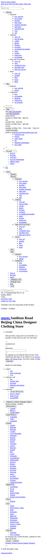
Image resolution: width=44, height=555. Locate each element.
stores (6, 318)
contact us (4, 301)
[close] (2, 6)
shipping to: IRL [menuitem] (16, 279)
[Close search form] (23, 8)
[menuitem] (19, 134)
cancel (8, 541)
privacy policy (15, 394)
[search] (8, 106)
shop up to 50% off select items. (16, 4)
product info (14, 381)
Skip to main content (8, 2)
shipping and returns (17, 385)
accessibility (14, 398)
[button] (13, 176)
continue (15, 541)
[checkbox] (24, 342)
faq (11, 379)
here (38, 359)
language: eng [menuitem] (15, 282)
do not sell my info (17, 391)
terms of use (17, 359)
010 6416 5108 (6, 299)
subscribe (9, 361)
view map (11, 301)
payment (13, 383)
